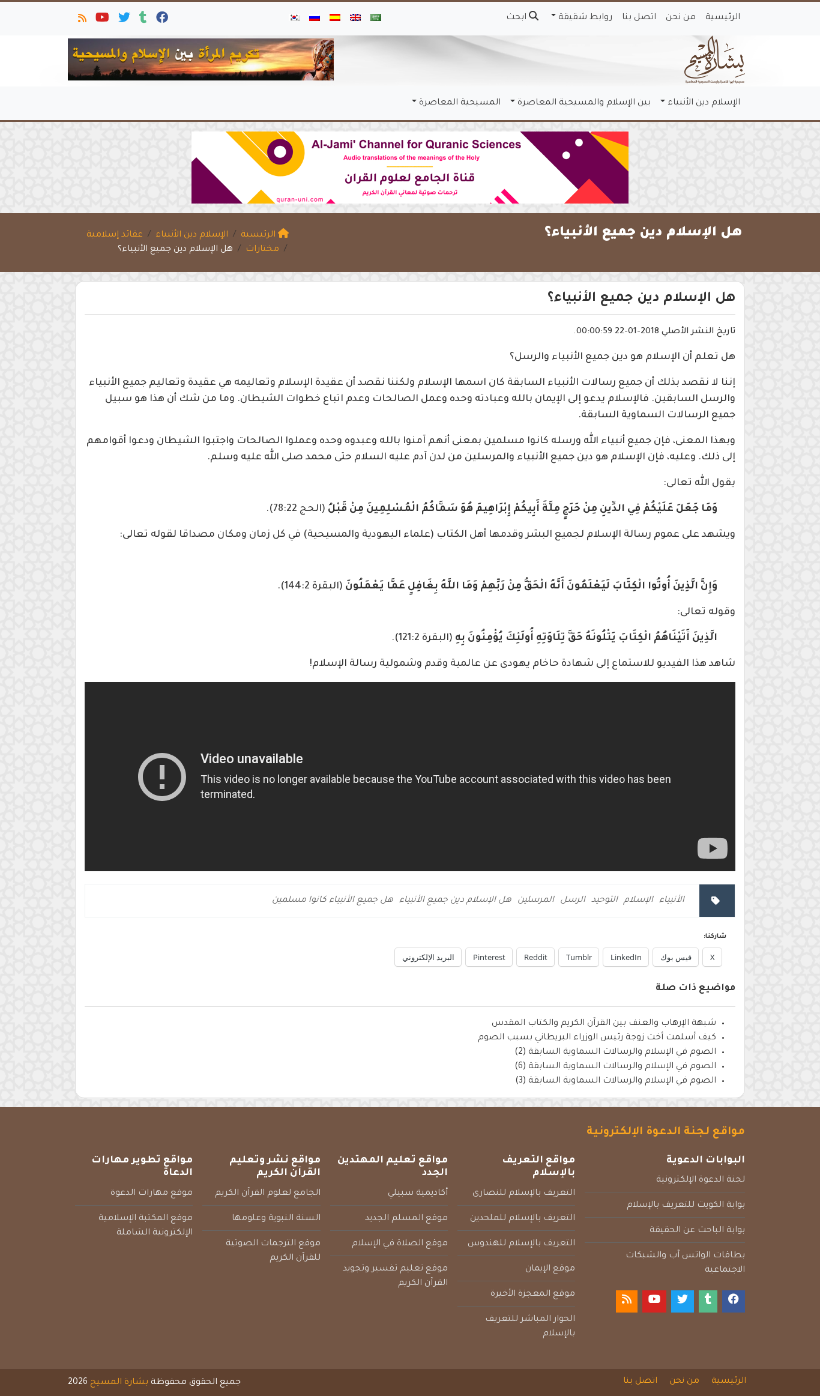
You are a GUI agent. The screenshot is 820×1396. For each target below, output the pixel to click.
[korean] (294, 19)
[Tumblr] (142, 20)
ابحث (517, 18)
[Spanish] (335, 19)
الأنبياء (671, 900)
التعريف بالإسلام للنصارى (523, 1193)
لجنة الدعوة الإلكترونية (700, 1180)
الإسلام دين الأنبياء (704, 103)
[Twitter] (123, 20)
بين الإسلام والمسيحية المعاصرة (584, 103)
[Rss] (81, 20)
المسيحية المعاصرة (460, 103)
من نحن (681, 18)
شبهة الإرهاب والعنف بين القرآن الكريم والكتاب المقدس (604, 1024)
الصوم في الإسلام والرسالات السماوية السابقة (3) (615, 1081)
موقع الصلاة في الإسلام (400, 1244)
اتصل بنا (639, 18)
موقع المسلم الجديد (406, 1219)
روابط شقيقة (585, 18)
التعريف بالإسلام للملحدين (522, 1219)
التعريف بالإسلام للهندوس (521, 1244)
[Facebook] (161, 20)
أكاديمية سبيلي (418, 1193)
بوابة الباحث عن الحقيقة (697, 1231)
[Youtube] (101, 20)
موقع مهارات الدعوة (151, 1193)
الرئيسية (722, 18)
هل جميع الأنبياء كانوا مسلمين (332, 900)
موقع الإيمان (550, 1269)
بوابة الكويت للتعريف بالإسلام (686, 1205)
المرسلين (535, 900)
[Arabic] (376, 19)
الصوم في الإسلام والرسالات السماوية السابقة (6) (615, 1067)
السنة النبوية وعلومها (276, 1219)
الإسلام (638, 900)
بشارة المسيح (119, 1383)
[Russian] (314, 19)
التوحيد (604, 900)
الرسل (572, 900)
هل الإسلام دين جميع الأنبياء (455, 900)
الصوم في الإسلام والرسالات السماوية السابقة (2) (615, 1052)
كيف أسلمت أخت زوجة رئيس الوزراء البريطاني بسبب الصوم (597, 1038)
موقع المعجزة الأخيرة (532, 1294)
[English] (355, 19)
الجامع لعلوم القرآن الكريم (268, 1193)
